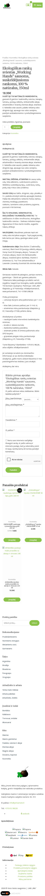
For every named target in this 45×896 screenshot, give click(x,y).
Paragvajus (6, 673)
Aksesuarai (6, 722)
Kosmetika (6, 758)
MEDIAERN (16, 893)
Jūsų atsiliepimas (15, 404)
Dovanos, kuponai (9, 754)
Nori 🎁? (5, 893)
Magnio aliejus (8, 751)
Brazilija (5, 665)
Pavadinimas (11, 420)
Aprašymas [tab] (7, 144)
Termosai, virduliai (9, 718)
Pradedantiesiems (9, 637)
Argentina (6, 661)
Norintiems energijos (10, 640)
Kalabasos (6, 714)
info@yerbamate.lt (17, 803)
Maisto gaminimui (9, 739)
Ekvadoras (6, 669)
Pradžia (5, 58)
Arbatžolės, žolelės (9, 698)
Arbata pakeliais (8, 694)
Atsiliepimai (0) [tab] (8, 148)
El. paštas (10, 430)
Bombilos (6, 710)
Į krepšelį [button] (11, 540)
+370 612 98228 (11, 808)
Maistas (5, 735)
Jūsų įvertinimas (13, 398)
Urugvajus (6, 677)
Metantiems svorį (9, 644)
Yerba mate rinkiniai (10, 690)
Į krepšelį (16, 127)
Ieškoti (34, 623)
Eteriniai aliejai (8, 747)
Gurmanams (7, 648)
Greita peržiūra (12, 516)
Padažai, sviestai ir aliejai (12, 743)
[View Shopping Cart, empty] (28, 5)
